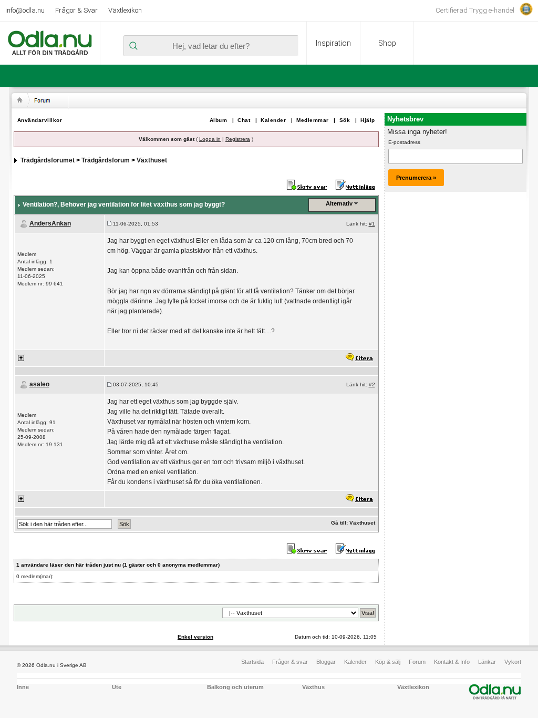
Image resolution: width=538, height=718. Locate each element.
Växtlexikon (125, 10)
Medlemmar (312, 120)
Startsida (252, 662)
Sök (344, 120)
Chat (243, 120)
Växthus (313, 687)
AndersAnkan (50, 223)
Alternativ (339, 203)
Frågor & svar (290, 662)
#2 (372, 384)
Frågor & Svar (76, 10)
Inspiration (333, 43)
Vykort (512, 662)
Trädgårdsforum (105, 160)
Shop (387, 43)
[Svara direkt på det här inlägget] (359, 357)
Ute (116, 687)
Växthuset (152, 160)
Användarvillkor (40, 120)
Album (218, 120)
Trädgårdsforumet (47, 160)
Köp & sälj (387, 662)
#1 (372, 224)
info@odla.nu (25, 10)
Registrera (237, 139)
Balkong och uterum (235, 687)
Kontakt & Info (452, 662)
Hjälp (367, 120)
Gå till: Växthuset (353, 523)
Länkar (487, 662)
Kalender (273, 120)
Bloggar (326, 662)
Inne (23, 687)
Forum (417, 662)
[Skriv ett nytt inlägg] (355, 184)
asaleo (39, 384)
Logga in (210, 139)
